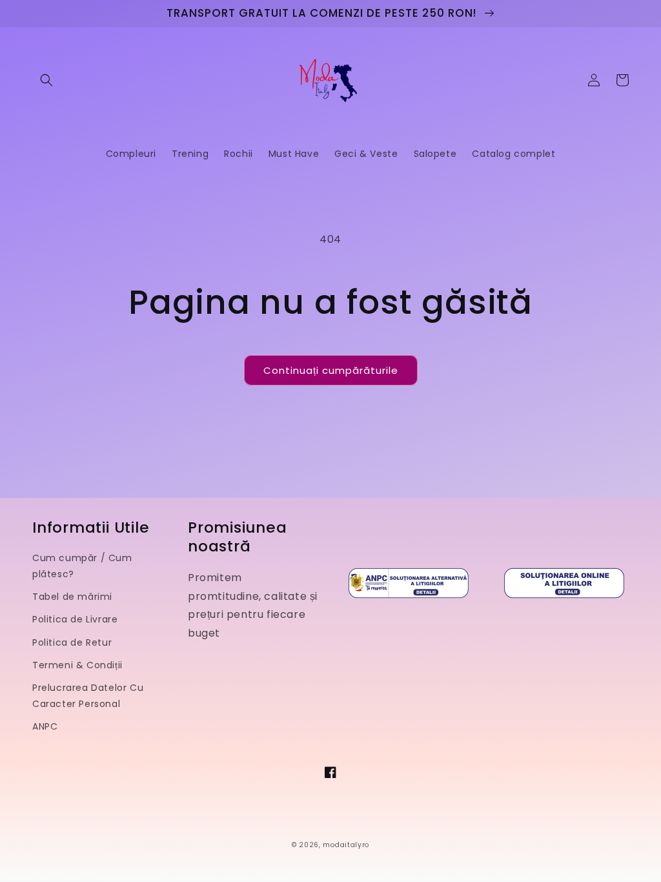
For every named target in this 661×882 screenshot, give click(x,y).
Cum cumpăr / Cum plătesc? (82, 565)
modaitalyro (346, 845)
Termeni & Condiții (77, 665)
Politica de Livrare (74, 619)
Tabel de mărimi (72, 596)
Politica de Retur (72, 642)
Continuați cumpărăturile (330, 370)
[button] (46, 80)
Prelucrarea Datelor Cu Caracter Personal (87, 695)
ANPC (44, 726)
